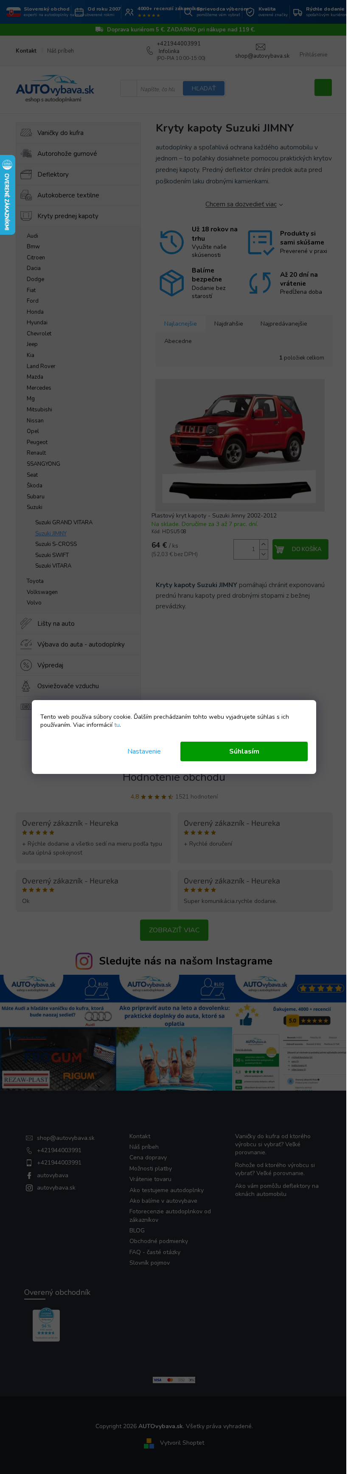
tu (117, 725)
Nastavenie (144, 751)
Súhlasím (244, 751)
